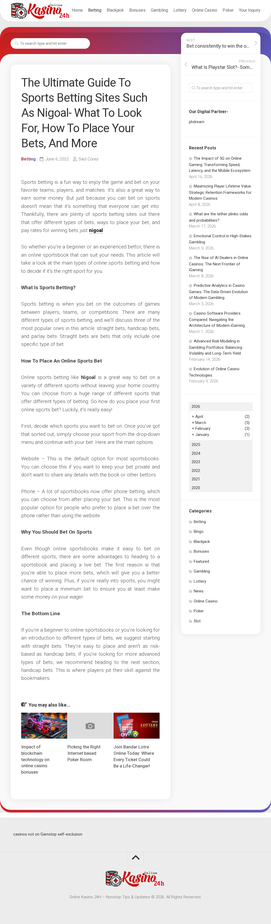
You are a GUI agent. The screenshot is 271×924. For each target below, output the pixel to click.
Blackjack (115, 10)
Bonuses (137, 10)
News (199, 591)
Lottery (180, 10)
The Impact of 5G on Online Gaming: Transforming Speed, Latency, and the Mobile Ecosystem (219, 164)
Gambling (159, 10)
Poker (228, 10)
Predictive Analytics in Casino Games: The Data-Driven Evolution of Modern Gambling (218, 291)
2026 (196, 406)
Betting (94, 10)
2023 (196, 461)
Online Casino (204, 10)
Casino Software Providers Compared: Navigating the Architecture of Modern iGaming (217, 319)
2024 (196, 453)
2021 (196, 479)
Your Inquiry (249, 10)
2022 (196, 470)
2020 (196, 487)
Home (77, 10)
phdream (196, 121)
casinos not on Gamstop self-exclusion (47, 834)
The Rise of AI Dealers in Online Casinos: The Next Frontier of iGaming (218, 263)
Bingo (199, 531)
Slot (197, 621)
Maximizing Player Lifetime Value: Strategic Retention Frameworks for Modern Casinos (220, 192)
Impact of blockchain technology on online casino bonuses (35, 759)
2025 (196, 444)
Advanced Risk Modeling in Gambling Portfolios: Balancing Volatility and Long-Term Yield (215, 347)
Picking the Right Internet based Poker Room (84, 753)
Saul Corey (88, 159)
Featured (201, 561)
